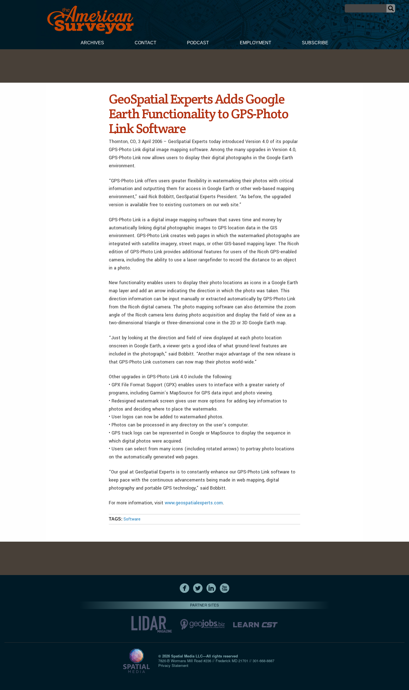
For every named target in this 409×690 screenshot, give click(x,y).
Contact (145, 42)
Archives (92, 42)
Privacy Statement (173, 665)
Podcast (198, 42)
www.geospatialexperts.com (194, 503)
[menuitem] (92, 43)
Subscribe (315, 42)
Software (132, 519)
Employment (255, 42)
